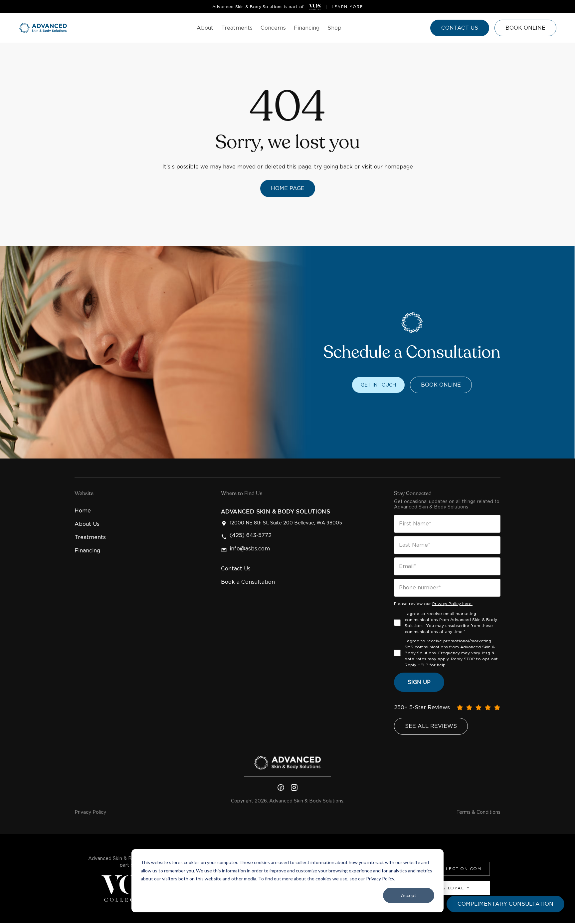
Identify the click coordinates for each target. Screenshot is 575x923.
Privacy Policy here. (452, 603)
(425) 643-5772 (251, 535)
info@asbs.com (250, 548)
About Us (87, 524)
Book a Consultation (248, 582)
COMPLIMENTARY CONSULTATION (505, 904)
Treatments (90, 537)
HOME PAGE (287, 188)
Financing (87, 550)
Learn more (347, 6)
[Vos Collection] (315, 7)
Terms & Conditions (478, 812)
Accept (408, 895)
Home (83, 510)
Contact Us (236, 568)
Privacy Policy (90, 812)
